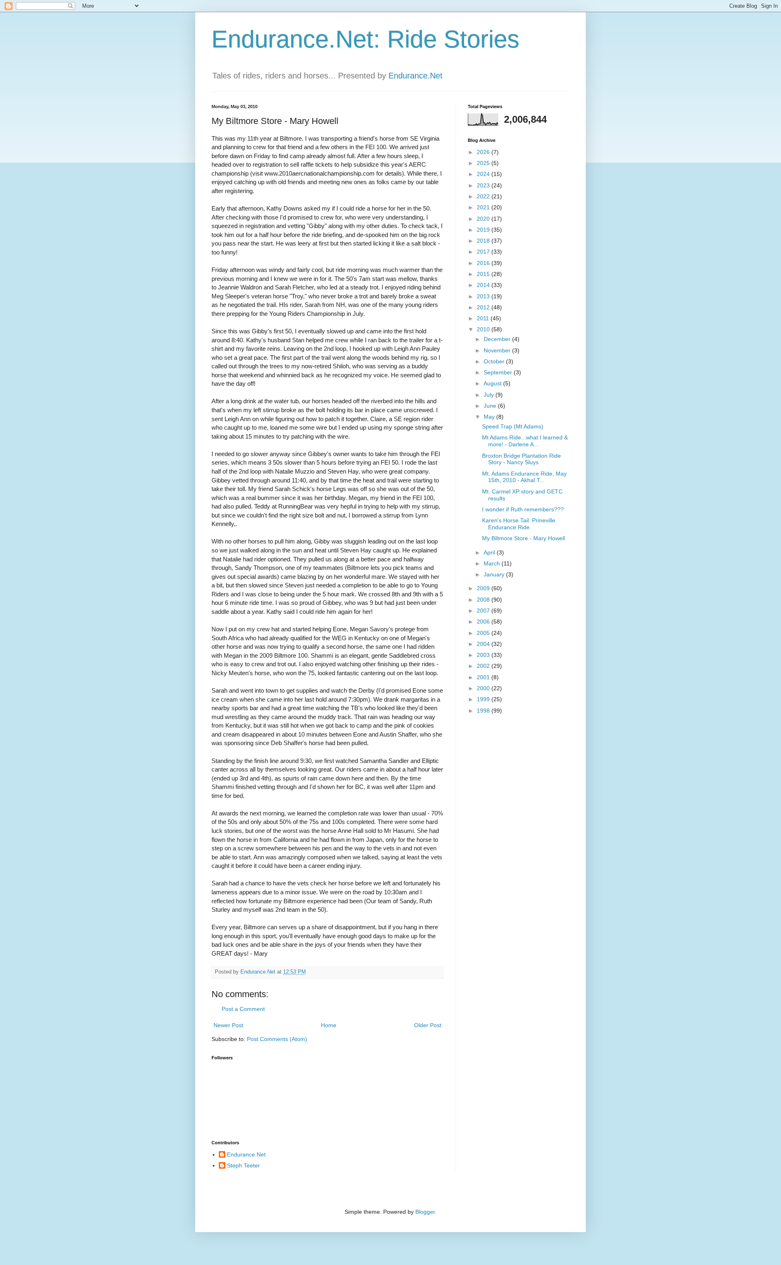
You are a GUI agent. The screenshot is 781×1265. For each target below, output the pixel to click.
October (495, 361)
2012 (484, 307)
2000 (484, 688)
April (490, 552)
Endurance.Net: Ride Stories (365, 39)
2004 (484, 644)
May (490, 416)
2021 (484, 207)
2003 (484, 655)
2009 (484, 588)
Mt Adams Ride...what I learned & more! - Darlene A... (525, 441)
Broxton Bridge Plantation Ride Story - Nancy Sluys (521, 459)
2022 (484, 196)
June (491, 405)
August (493, 383)
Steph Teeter (243, 1165)
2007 (484, 610)
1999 (484, 699)
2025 (484, 163)
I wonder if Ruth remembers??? (523, 509)
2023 (484, 185)
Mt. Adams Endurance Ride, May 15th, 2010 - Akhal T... (524, 477)
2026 (484, 152)
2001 (484, 677)
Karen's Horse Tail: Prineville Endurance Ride (518, 523)
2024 (484, 174)
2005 (484, 633)
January (495, 574)
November (498, 350)
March (493, 563)
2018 (484, 240)
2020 (484, 218)
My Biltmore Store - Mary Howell (523, 538)
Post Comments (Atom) (277, 1039)
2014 (484, 285)
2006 (484, 621)
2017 (484, 251)
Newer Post (228, 1025)
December (498, 339)
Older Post (427, 1025)
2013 (484, 296)
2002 (484, 666)
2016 (484, 263)
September (499, 372)
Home (328, 1025)
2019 (484, 229)
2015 (484, 274)
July (489, 394)
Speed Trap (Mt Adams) (512, 426)
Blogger (425, 1211)
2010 (484, 329)
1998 (484, 710)
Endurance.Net (415, 75)
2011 (484, 318)
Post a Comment (243, 1009)
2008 (484, 599)
